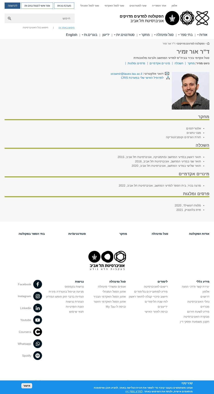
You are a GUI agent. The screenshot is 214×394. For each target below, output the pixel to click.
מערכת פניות (64, 6)
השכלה (179, 63)
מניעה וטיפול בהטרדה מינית (66, 291)
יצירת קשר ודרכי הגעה (195, 286)
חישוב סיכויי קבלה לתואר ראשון (148, 296)
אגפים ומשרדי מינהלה (112, 286)
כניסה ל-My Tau (116, 306)
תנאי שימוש (76, 311)
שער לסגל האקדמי (114, 5)
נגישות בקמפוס (74, 286)
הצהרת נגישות (75, 301)
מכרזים (204, 306)
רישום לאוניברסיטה (156, 286)
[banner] (107, 19)
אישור (26, 385)
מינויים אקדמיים (160, 63)
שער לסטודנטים (138, 5)
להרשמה (12, 6)
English (71, 35)
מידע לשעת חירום (198, 311)
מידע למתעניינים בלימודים (151, 291)
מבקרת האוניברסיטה (196, 316)
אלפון (174, 5)
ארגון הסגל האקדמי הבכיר (109, 296)
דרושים (204, 296)
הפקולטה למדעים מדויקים (191, 43)
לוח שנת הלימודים (156, 301)
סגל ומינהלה (165, 35)
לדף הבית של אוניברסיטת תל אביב (208, 43)
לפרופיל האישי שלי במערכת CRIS (142, 77)
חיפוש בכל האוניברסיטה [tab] (35, 27)
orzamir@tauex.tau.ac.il (126, 73)
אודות (203, 35)
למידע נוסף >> (134, 391)
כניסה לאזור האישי (156, 311)
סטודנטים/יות (77, 233)
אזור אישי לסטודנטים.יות (37, 6)
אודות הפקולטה (199, 233)
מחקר (145, 35)
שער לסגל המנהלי (89, 5)
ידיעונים (163, 306)
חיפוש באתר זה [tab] (67, 27)
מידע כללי (202, 281)
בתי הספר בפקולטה (32, 233)
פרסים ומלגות (136, 63)
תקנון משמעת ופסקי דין (194, 321)
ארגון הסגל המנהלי (114, 291)
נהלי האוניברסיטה (198, 301)
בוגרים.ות (90, 35)
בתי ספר (186, 35)
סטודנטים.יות (125, 35)
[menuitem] (174, 6)
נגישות (79, 281)
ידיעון (106, 35)
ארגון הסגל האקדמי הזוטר (110, 301)
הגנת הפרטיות (75, 306)
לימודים (163, 281)
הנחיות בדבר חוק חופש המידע (65, 296)
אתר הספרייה (159, 5)
